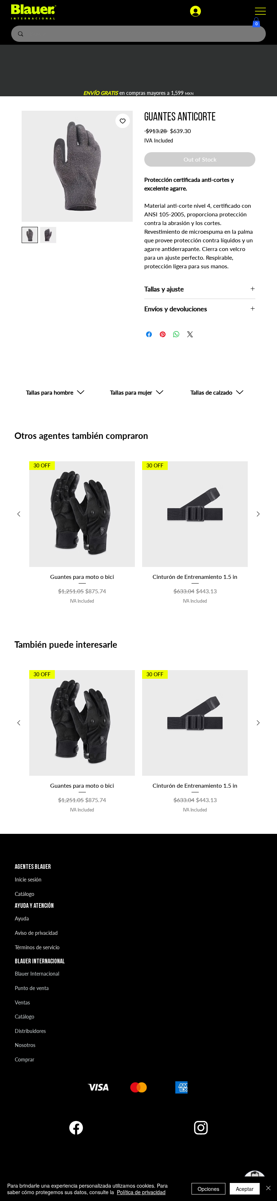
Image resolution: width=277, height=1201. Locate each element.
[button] (256, 22)
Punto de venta (32, 988)
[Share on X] (190, 334)
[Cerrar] (268, 1188)
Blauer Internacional (37, 974)
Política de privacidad (141, 1192)
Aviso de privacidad (36, 933)
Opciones (208, 1188)
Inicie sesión (28, 879)
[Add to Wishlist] (122, 121)
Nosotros (25, 1045)
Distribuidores (30, 1031)
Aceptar (245, 1188)
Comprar (24, 1059)
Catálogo (24, 894)
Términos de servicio (37, 947)
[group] (138, 532)
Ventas (22, 1002)
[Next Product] (258, 514)
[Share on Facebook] (149, 334)
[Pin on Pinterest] (162, 334)
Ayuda (22, 918)
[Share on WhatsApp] (176, 334)
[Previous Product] (18, 514)
